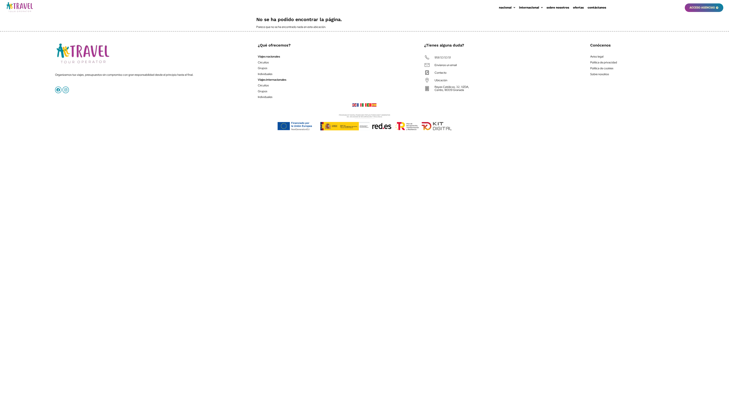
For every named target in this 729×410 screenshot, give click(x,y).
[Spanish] (374, 105)
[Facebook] (58, 90)
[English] (354, 105)
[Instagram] (65, 90)
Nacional (505, 7)
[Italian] (364, 105)
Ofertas (578, 7)
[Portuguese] (369, 105)
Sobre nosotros (558, 7)
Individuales (265, 74)
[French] (359, 105)
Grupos (262, 68)
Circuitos (263, 62)
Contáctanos (597, 7)
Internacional (529, 7)
